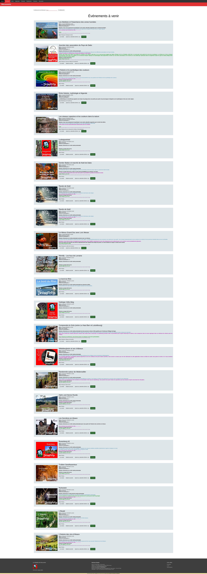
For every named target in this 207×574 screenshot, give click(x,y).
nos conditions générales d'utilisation (113, 573)
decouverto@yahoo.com (102, 566)
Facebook (169, 564)
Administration (169, 567)
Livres (12, 1)
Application (17, 1)
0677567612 (103, 567)
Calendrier (7, 1)
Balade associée (69, 63)
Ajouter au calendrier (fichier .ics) (73, 36)
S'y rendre (62, 36)
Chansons (35, 1)
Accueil (2, 1)
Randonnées (29, 1)
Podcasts (23, 1)
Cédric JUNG (40, 570)
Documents (41, 1)
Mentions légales (95, 562)
